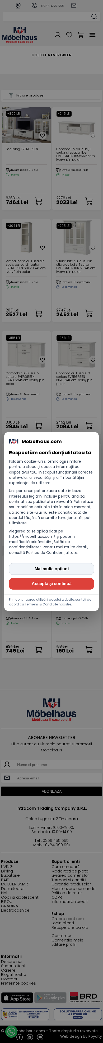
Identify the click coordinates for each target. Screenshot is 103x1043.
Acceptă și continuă (52, 583)
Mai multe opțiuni (52, 569)
